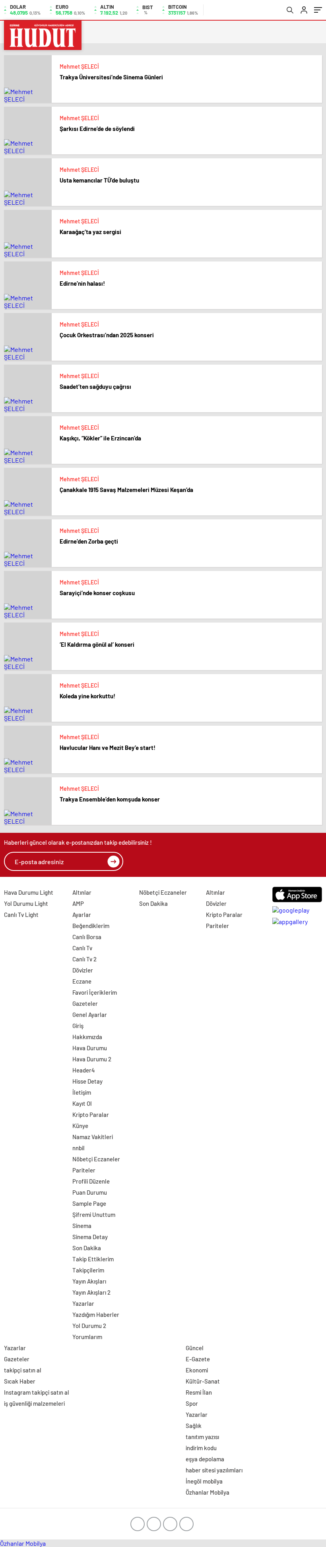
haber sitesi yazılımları (214, 1470)
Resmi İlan (199, 1392)
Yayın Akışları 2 (91, 1292)
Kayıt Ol (82, 1103)
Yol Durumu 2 (89, 1325)
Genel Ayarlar (89, 1014)
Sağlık (194, 1425)
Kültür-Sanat (203, 1381)
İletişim (81, 1092)
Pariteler (83, 1170)
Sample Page (89, 1203)
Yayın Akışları (89, 1281)
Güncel (195, 1347)
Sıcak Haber (19, 1381)
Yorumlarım (87, 1336)
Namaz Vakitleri (92, 1136)
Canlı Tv (82, 947)
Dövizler (82, 970)
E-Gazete (198, 1359)
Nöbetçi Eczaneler (96, 1159)
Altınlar (81, 892)
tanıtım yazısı (202, 1436)
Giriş (77, 1025)
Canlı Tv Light (21, 914)
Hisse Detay (87, 1081)
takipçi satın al (22, 1370)
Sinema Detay (90, 1236)
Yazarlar (83, 1303)
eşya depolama (205, 1458)
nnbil (78, 1147)
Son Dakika (86, 1247)
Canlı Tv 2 (84, 959)
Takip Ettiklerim (93, 1259)
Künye (80, 1125)
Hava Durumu (89, 1047)
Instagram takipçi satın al (36, 1392)
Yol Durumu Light (26, 903)
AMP (78, 903)
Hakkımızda (87, 1036)
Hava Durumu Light (28, 892)
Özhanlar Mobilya (207, 1492)
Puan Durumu (89, 1192)
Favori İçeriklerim (94, 992)
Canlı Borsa (86, 936)
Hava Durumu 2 (91, 1059)
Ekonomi (197, 1370)
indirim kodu (201, 1447)
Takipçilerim (88, 1270)
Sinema (81, 1225)
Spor (192, 1403)
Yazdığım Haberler (95, 1314)
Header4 (83, 1070)
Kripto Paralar (90, 1114)
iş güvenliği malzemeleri (34, 1403)
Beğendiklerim (90, 925)
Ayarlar (81, 914)
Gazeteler (85, 1003)
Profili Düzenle (91, 1181)
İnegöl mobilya (204, 1481)
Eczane (81, 981)
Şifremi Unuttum (93, 1214)
